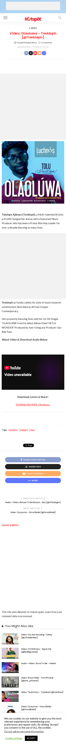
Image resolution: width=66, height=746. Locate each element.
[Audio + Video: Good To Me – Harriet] (10, 667)
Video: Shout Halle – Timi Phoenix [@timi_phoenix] (37, 679)
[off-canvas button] (5, 18)
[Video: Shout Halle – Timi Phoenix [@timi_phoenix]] (10, 681)
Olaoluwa (13, 430)
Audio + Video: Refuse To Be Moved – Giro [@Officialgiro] (33, 502)
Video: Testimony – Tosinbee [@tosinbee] (42, 692)
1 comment (46, 42)
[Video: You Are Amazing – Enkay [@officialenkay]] (10, 638)
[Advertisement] (33, 6)
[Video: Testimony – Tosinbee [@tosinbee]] (10, 696)
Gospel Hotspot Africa (27, 42)
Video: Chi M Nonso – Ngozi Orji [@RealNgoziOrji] (36, 650)
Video (34, 28)
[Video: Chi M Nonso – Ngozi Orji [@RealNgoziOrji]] (10, 653)
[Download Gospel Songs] (33, 17)
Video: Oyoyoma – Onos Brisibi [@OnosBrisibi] (33, 512)
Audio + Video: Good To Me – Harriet (38, 663)
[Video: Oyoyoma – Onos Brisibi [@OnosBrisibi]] (10, 710)
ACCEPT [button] (31, 738)
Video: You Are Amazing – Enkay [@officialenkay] (36, 636)
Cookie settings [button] (13, 738)
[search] (60, 17)
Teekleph (23, 430)
